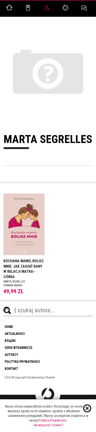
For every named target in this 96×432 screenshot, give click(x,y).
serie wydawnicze (18, 348)
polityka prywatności (22, 362)
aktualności (15, 334)
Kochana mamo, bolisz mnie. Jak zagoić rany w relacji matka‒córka (23, 269)
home (9, 327)
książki (10, 341)
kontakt (11, 369)
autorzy (11, 355)
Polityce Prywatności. (53, 420)
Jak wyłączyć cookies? (48, 425)
